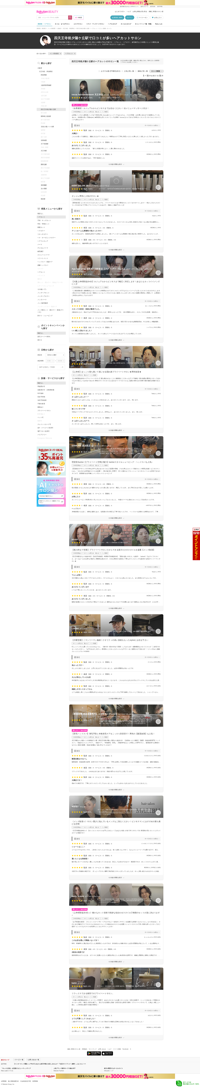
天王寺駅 (44, 151)
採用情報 (35, 1081)
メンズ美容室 (51, 28)
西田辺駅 (44, 164)
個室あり (41, 407)
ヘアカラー (41, 231)
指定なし (41, 213)
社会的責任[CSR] (25, 1081)
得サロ (40, 340)
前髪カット (41, 227)
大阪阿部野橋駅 (46, 85)
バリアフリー (42, 434)
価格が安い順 (143, 71)
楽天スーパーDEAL (44, 336)
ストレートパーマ (43, 255)
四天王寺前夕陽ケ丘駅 (82, 28)
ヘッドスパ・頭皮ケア (45, 262)
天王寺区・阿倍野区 (68, 28)
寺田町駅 (44, 140)
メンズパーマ (42, 299)
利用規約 (84, 1049)
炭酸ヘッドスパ (43, 265)
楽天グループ (144, 6)
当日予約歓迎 (42, 400)
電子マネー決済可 (43, 431)
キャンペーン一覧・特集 (143, 24)
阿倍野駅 (44, 75)
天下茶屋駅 (44, 144)
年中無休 (41, 393)
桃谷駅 (43, 199)
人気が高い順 (129, 71)
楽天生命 (152, 6)
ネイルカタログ (126, 24)
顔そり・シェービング (45, 315)
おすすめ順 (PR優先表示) (110, 71)
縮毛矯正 (41, 251)
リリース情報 (117, 1049)
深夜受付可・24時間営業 (46, 390)
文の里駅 (44, 188)
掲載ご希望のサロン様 (156, 11)
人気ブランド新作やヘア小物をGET (64, 1068)
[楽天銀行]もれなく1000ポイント (129, 6)
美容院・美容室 (41, 28)
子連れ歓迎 (41, 403)
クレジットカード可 (44, 424)
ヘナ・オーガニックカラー (47, 237)
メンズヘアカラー (43, 296)
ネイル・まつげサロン (62, 24)
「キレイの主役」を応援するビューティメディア (16, 1068)
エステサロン (78, 24)
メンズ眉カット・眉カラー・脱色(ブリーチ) (51, 311)
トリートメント (43, 258)
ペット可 (41, 417)
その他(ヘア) (42, 289)
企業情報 (3, 1081)
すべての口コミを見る (151, 125)
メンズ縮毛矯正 (43, 303)
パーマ (40, 244)
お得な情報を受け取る (140, 11)
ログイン (130, 17)
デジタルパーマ (43, 248)
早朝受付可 (41, 386)
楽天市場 (159, 6)
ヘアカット (94, 28)
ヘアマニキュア (43, 241)
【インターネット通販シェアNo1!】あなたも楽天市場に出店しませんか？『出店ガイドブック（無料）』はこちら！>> (50, 1064)
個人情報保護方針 (13, 1081)
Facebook (125, 1049)
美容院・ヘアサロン (44, 24)
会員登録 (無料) (117, 17)
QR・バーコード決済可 (45, 428)
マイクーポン (143, 17)
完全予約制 (41, 397)
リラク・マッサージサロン (95, 24)
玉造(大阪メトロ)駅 (47, 126)
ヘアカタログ (112, 24)
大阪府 (59, 28)
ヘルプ (129, 11)
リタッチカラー (43, 234)
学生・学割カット (43, 224)
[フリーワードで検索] (70, 17)
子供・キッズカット (44, 220)
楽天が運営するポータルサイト (113, 1068)
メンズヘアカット (43, 293)
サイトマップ (92, 1049)
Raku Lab (158, 24)
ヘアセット (41, 272)
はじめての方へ (120, 11)
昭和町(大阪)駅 (46, 116)
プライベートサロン (44, 410)
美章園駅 (44, 185)
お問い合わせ (102, 1049)
